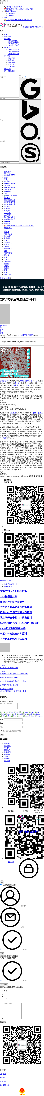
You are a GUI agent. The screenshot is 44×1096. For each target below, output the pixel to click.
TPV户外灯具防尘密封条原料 (16, 607)
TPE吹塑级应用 (13, 52)
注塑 (5, 272)
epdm (34, 413)
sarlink (6, 177)
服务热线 (3, 1081)
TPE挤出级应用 (13, 54)
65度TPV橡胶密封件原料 (13, 633)
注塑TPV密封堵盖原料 (12, 601)
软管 (5, 251)
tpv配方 (40, 413)
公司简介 (7, 37)
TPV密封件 (8, 586)
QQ (1, 731)
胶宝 (5, 179)
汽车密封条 (8, 253)
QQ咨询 (3, 1074)
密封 (5, 438)
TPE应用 (7, 223)
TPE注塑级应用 (13, 49)
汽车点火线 (8, 234)
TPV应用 (7, 221)
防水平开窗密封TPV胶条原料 (16, 617)
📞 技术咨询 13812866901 (13, 7)
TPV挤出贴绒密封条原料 (13, 639)
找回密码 (34, 831)
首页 (5, 34)
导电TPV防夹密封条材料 (9, 685)
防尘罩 (6, 268)
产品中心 (7, 56)
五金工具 (11, 64)
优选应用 (7, 69)
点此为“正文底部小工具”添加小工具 (13, 691)
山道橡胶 (7, 261)
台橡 (5, 193)
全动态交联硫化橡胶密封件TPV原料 (13, 681)
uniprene (7, 185)
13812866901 (4, 1085)
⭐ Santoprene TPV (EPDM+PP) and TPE (18, 20)
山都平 (6, 246)
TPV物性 (11, 13)
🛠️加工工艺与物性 (11, 11)
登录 (20, 831)
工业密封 (11, 67)
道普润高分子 (5, 381)
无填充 (6, 259)
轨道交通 (11, 62)
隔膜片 (6, 232)
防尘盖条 (7, 274)
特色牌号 (7, 754)
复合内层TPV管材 (6, 689)
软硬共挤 (7, 238)
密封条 (6, 255)
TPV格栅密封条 (8, 596)
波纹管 (6, 266)
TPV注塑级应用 (14, 41)
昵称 (1, 719)
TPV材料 (7, 39)
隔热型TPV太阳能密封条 (13, 591)
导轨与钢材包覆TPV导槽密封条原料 (19, 623)
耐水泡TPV (8, 228)
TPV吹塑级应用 (14, 43)
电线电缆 (11, 58)
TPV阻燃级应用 (9, 219)
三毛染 (6, 240)
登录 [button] (1, 3)
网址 (1, 727)
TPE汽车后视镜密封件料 (9, 677)
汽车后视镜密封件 (26, 381)
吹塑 (5, 257)
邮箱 (1, 723)
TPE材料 (7, 47)
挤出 (5, 270)
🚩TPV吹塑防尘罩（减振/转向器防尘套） (19, 9)
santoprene (7, 171)
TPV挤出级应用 (14, 45)
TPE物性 (11, 15)
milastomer (7, 189)
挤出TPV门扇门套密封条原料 (16, 612)
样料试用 (3, 1077)
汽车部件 (11, 60)
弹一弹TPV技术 (9, 71)
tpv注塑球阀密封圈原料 (12, 628)
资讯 (5, 17)
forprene (7, 242)
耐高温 (6, 264)
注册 (26, 831)
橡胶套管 (7, 236)
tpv (5, 230)
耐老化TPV (8, 249)
